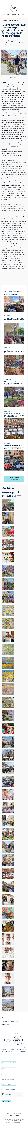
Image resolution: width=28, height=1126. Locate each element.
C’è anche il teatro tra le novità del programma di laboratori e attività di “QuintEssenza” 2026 (14, 320)
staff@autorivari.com (14, 1122)
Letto (9, 1089)
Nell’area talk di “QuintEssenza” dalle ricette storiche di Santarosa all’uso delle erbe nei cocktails (14, 447)
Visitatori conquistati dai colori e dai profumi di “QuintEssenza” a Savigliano (13, 383)
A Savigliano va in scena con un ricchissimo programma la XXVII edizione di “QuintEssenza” (13, 293)
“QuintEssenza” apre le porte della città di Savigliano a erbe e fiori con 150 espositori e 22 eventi (14, 415)
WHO (3, 14)
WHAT (9, 14)
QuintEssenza (14, 20)
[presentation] (12, 1094)
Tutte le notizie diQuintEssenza (14, 478)
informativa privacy (11, 1089)
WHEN (14, 14)
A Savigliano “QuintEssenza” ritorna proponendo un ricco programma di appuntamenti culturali (14, 351)
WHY (19, 14)
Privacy (20, 1122)
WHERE (24, 14)
